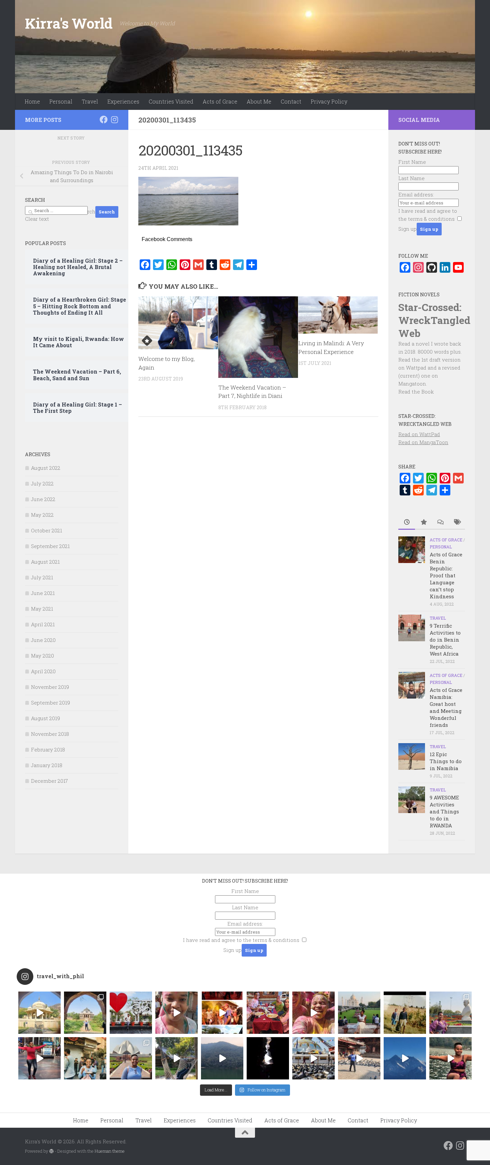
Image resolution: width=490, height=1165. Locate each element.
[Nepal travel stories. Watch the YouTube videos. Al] (268, 1058)
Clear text (37, 218)
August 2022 (45, 467)
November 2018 (50, 733)
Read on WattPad (419, 434)
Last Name (411, 178)
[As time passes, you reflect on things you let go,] (222, 1058)
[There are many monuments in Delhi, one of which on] (85, 1013)
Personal (60, 101)
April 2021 (43, 624)
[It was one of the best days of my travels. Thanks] (268, 1013)
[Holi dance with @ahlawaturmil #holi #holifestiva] (176, 1013)
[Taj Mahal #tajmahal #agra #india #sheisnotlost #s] (359, 1013)
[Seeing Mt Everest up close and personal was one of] (405, 1058)
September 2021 (50, 546)
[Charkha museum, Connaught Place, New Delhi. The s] (450, 1013)
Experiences (123, 101)
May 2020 (42, 655)
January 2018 (46, 765)
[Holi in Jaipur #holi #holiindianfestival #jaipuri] (222, 1013)
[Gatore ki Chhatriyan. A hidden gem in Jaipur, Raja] (39, 1013)
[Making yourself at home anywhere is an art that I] (176, 1058)
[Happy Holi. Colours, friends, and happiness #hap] (313, 1013)
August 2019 (45, 718)
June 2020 (43, 640)
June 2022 (43, 499)
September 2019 (50, 702)
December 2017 (49, 780)
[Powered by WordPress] (51, 1151)
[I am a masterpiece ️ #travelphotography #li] (450, 1058)
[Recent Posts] (406, 522)
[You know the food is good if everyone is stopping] (85, 1058)
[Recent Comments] (440, 522)
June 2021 (43, 593)
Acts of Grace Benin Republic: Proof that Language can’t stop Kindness (446, 575)
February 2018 (48, 749)
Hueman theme (110, 1151)
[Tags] (456, 522)
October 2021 (46, 530)
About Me (259, 101)
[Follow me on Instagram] (114, 120)
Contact (291, 101)
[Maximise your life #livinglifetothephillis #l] (359, 1058)
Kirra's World (69, 23)
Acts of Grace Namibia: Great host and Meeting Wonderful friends (446, 707)
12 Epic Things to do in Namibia (446, 761)
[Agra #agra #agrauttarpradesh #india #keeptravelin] (131, 1013)
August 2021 (45, 561)
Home (32, 101)
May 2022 (42, 514)
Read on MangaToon (423, 442)
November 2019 (50, 687)
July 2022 (42, 483)
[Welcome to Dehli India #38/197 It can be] (131, 1058)
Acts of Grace (220, 101)
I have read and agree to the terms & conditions (241, 940)
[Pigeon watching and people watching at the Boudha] (313, 1058)
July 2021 (42, 577)
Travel (90, 101)
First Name (412, 161)
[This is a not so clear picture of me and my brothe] (405, 1013)
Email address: (416, 194)
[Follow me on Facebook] (104, 120)
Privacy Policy (329, 101)
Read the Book (416, 391)
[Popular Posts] (423, 522)
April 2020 (43, 671)
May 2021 (42, 608)
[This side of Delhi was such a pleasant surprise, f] (39, 1058)
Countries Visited (171, 101)
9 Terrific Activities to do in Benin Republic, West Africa (445, 639)
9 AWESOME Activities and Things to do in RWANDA (444, 811)
